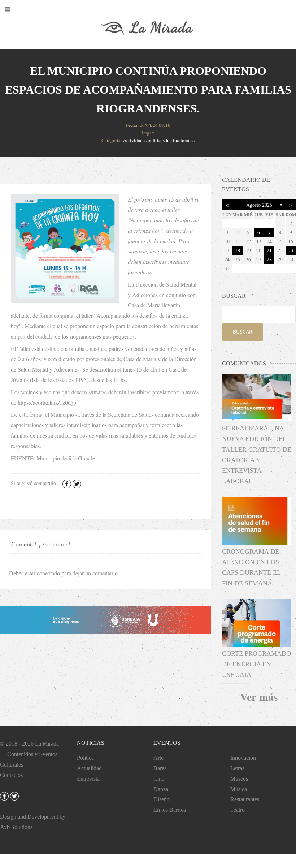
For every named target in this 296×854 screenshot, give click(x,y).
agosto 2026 (259, 204)
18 (237, 250)
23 (290, 250)
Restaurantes (244, 799)
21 (269, 250)
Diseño (161, 799)
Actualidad (89, 768)
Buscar (242, 331)
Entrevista (88, 779)
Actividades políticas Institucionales (159, 140)
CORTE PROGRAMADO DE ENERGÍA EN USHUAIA (256, 664)
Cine (158, 779)
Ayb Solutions (16, 827)
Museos (239, 779)
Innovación (243, 758)
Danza (160, 789)
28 (269, 259)
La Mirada (47, 744)
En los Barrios (169, 810)
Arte (158, 758)
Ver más (259, 696)
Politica (85, 758)
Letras (237, 768)
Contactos (11, 775)
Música (238, 789)
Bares (159, 768)
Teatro (237, 810)
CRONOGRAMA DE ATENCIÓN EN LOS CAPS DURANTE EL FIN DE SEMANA (251, 567)
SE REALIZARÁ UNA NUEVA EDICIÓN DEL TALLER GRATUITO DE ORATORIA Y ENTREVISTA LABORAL (256, 455)
